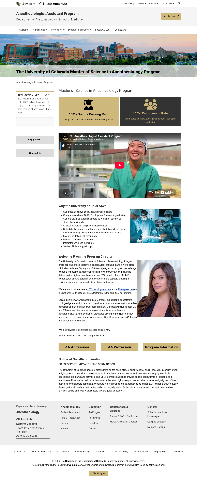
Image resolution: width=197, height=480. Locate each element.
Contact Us (20, 451)
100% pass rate (126, 289)
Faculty (64, 423)
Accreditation (141, 451)
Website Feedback (41, 451)
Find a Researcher (70, 418)
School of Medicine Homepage (157, 414)
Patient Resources (70, 412)
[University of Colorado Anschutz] (41, 4)
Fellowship (94, 418)
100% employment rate (99, 289)
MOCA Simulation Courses (123, 421)
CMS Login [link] (99, 473)
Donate (92, 428)
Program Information (79, 30)
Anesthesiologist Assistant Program (47, 13)
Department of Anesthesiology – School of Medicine (49, 19)
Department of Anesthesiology (31, 406)
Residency (94, 423)
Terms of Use (102, 451)
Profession (57, 30)
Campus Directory (156, 421)
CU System (63, 451)
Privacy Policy (82, 451)
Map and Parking (156, 427)
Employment (160, 451)
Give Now (178, 451)
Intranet (64, 428)
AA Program (95, 412)
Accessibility (121, 451)
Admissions (39, 30)
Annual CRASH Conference (124, 416)
